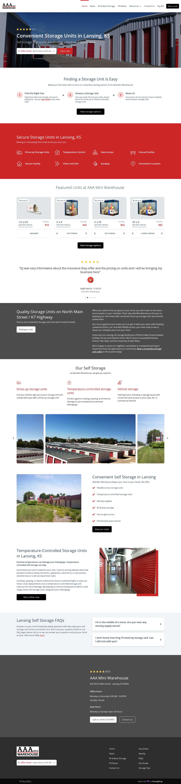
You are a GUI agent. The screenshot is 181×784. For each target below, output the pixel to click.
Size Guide (143, 763)
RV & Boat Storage (117, 758)
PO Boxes (113, 763)
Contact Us (114, 768)
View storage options (90, 111)
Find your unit (26, 329)
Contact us (127, 719)
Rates (111, 753)
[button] (85, 297)
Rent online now (31, 597)
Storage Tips (144, 768)
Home (112, 748)
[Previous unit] (57, 233)
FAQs (141, 758)
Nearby (142, 753)
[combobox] (36, 51)
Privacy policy (25, 781)
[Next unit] (86, 233)
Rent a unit (172, 6)
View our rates (102, 529)
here (42, 635)
